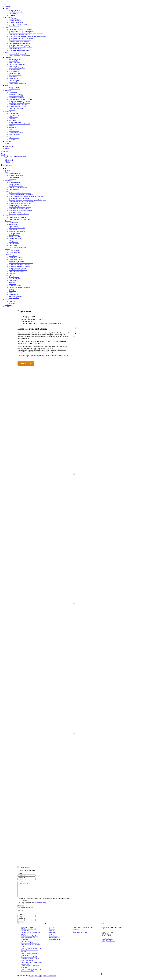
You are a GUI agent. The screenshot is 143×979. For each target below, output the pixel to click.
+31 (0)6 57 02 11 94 (108, 941)
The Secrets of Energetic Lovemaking (28, 929)
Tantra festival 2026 (27, 971)
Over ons (52, 927)
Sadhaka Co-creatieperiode (29, 936)
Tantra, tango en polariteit (29, 957)
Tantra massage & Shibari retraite (31, 948)
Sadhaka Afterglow (27, 927)
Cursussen (52, 929)
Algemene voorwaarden (48, 976)
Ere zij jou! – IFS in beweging (30, 943)
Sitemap (31, 976)
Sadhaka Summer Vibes (28, 937)
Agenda (51, 930)
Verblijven (52, 932)
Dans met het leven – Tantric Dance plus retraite (30, 959)
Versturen (21, 905)
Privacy (37, 976)
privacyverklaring (40, 902)
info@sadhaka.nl (21, 157)
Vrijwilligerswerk (54, 937)
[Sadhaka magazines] (80, 932)
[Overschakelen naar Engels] (7, 148)
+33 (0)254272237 (8, 157)
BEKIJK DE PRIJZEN (26, 363)
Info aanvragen (7, 165)
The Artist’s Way (26, 941)
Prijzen (51, 934)
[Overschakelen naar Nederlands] (9, 146)
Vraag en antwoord (55, 939)
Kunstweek (24, 939)
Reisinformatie (53, 936)
